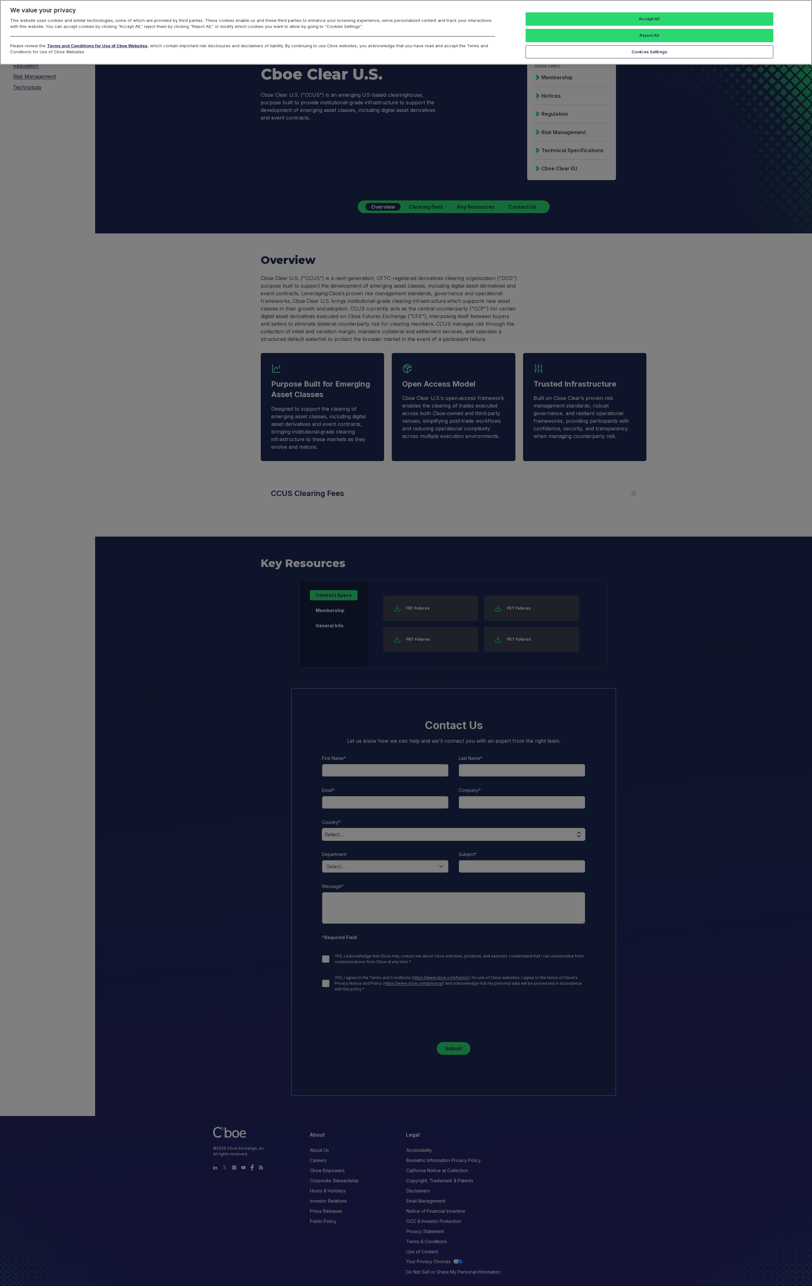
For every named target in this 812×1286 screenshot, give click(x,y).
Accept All (649, 18)
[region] (406, 32)
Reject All (649, 35)
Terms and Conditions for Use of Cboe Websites (97, 45)
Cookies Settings (649, 51)
